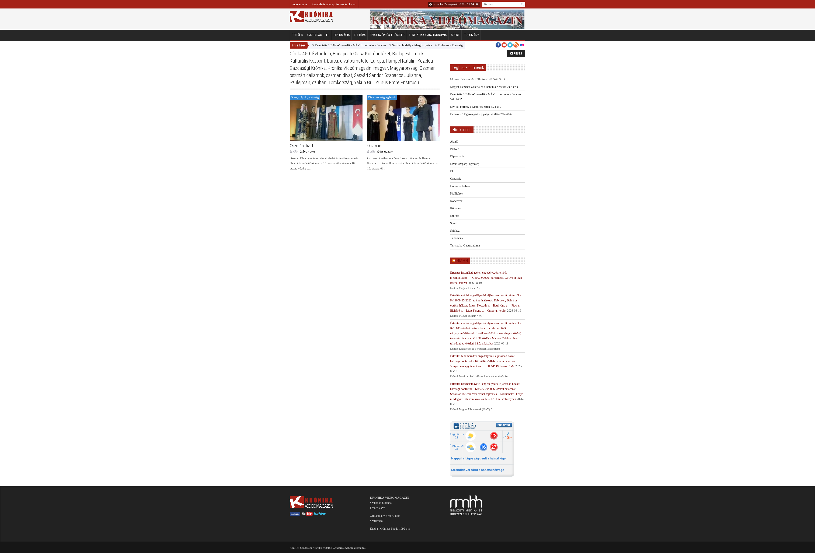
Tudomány (471, 35)
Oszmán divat (301, 145)
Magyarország (403, 68)
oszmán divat (339, 75)
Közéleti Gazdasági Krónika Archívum (334, 4)
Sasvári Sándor (368, 75)
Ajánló (454, 141)
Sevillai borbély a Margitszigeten (394, 45)
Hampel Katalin (401, 61)
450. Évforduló (316, 54)
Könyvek (455, 208)
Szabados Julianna (403, 75)
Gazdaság (314, 35)
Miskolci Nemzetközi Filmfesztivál (471, 79)
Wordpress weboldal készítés (349, 547)
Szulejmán (300, 82)
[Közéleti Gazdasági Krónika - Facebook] (295, 515)
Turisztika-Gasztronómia (428, 35)
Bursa (332, 61)
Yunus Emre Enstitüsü (397, 82)
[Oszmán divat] (326, 118)
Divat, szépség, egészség (387, 35)
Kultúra (360, 35)
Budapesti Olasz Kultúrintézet (361, 54)
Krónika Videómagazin (349, 68)
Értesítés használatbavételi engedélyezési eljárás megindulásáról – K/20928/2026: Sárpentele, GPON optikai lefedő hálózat (486, 277)
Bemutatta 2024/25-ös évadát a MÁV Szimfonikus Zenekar (332, 45)
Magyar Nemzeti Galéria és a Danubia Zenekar (478, 86)
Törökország (340, 82)
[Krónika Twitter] (319, 515)
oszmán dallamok (307, 75)
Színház (454, 230)
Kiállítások (456, 193)
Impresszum (299, 4)
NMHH (462, 260)
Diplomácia (342, 35)
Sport (455, 35)
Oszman (374, 145)
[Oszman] (403, 118)
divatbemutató (354, 61)
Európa (377, 61)
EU (327, 35)
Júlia (295, 151)
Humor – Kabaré (460, 186)
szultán (319, 82)
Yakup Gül (364, 82)
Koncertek (456, 201)
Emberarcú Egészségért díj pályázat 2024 (444, 45)
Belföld (297, 35)
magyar (380, 68)
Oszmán (427, 68)
